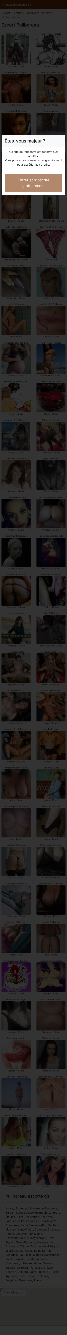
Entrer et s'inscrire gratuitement (34, 183)
